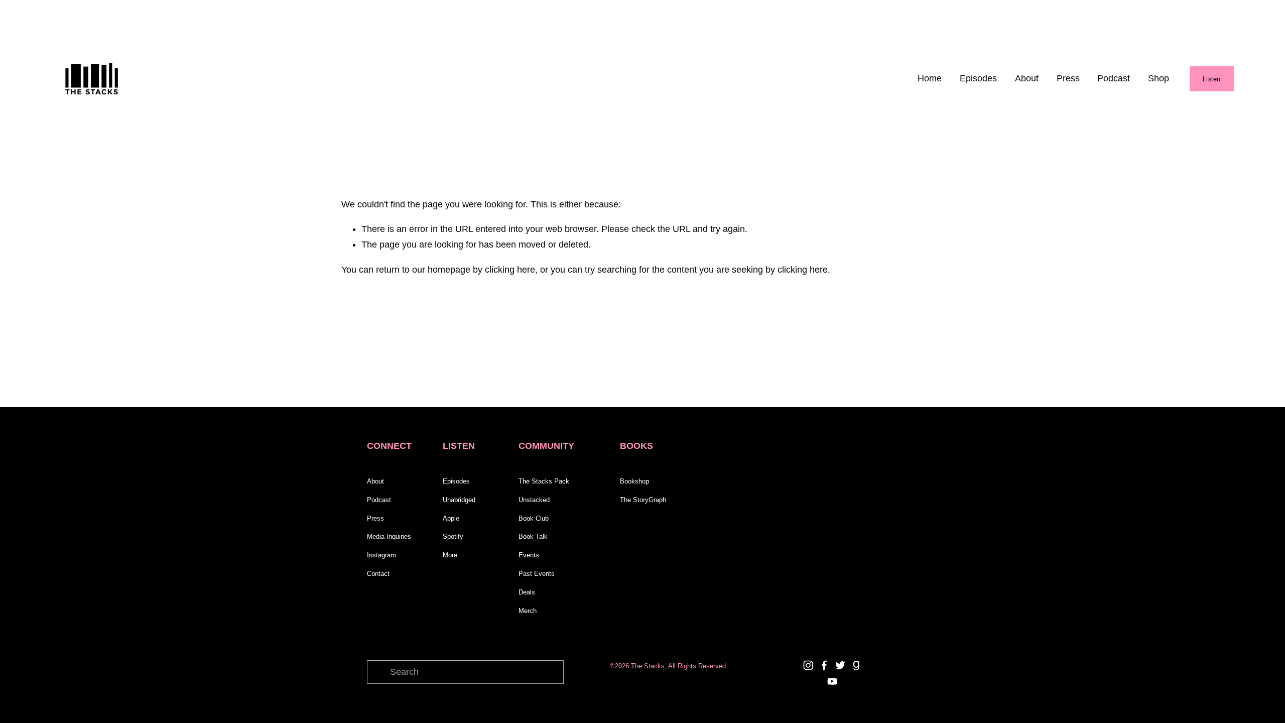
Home (930, 78)
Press (1068, 78)
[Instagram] (808, 665)
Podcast (1113, 78)
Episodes (978, 78)
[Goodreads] (856, 665)
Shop (1158, 78)
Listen (1212, 78)
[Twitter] (840, 665)
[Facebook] (824, 665)
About (1027, 78)
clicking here (510, 270)
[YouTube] (832, 681)
